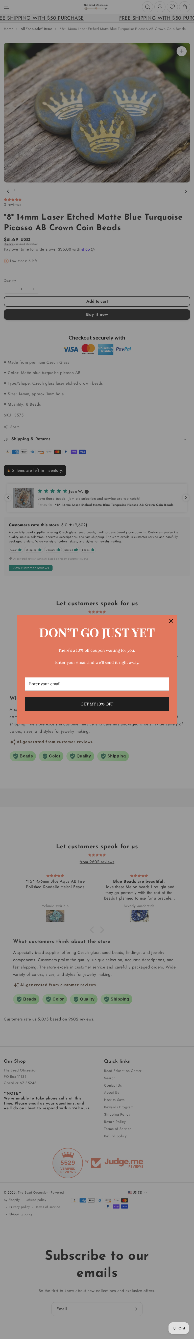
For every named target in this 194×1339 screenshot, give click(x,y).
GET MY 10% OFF (97, 703)
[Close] (171, 621)
